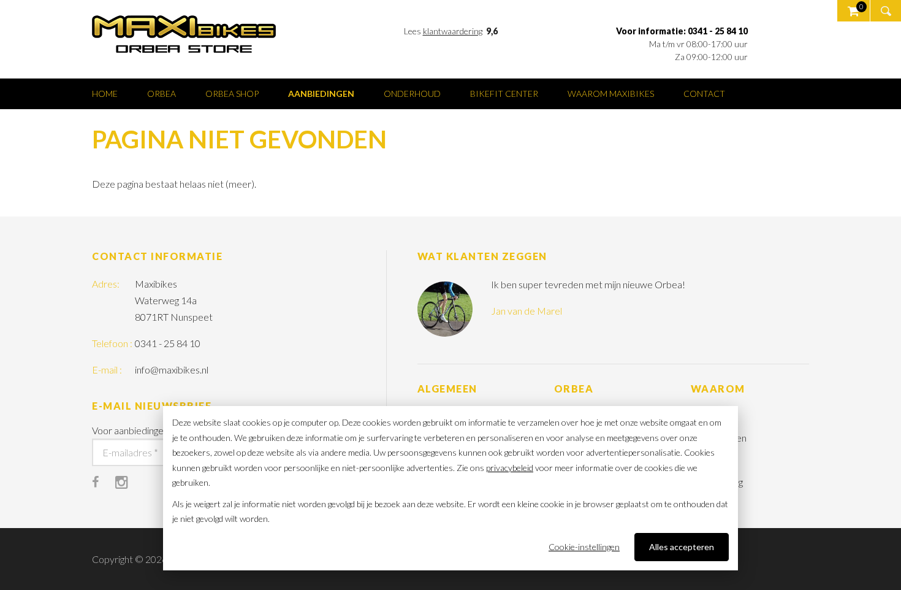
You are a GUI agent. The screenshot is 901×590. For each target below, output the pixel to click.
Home (105, 93)
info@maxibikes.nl (171, 369)
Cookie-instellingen (584, 547)
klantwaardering (452, 31)
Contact (704, 93)
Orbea (161, 93)
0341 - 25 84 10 (167, 343)
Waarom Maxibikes (611, 93)
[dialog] (450, 488)
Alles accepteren (681, 547)
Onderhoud (412, 93)
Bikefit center (504, 93)
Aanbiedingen (321, 93)
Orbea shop (232, 93)
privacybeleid (509, 467)
